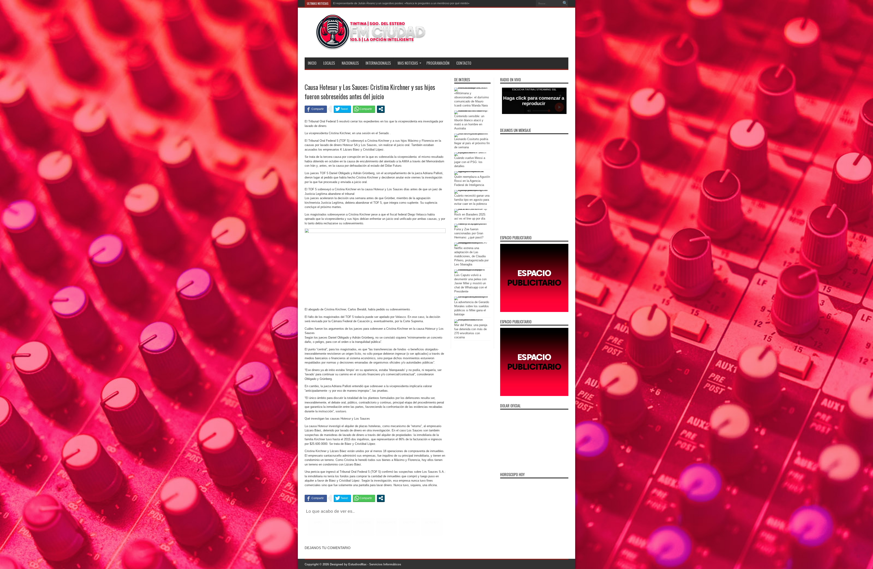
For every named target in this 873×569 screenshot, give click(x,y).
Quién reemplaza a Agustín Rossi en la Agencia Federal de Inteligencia (472, 181)
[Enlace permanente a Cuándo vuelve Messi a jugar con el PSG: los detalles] (471, 152)
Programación (437, 63)
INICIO (312, 63)
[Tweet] (342, 109)
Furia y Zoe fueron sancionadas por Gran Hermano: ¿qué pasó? (468, 233)
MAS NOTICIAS (408, 63)
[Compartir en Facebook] (316, 109)
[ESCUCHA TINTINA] (366, 46)
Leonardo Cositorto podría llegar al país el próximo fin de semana (472, 143)
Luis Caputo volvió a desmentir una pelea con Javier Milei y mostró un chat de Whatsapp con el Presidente (470, 283)
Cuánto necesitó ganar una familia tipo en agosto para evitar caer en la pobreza (471, 199)
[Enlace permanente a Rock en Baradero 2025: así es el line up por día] (471, 208)
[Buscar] (565, 3)
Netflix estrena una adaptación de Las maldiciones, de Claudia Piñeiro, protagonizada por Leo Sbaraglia (471, 256)
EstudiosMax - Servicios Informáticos (374, 564)
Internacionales (378, 63)
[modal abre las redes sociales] (381, 109)
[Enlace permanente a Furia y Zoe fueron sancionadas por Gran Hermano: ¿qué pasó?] (471, 223)
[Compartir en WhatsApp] (364, 109)
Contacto (463, 63)
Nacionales (350, 63)
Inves (336, 3)
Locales (329, 63)
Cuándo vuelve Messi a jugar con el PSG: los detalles (469, 162)
